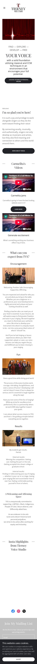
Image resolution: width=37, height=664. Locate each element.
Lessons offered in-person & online (18, 80)
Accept (18, 659)
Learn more (18, 209)
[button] (4, 8)
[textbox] (18, 637)
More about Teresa (18, 151)
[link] (18, 7)
